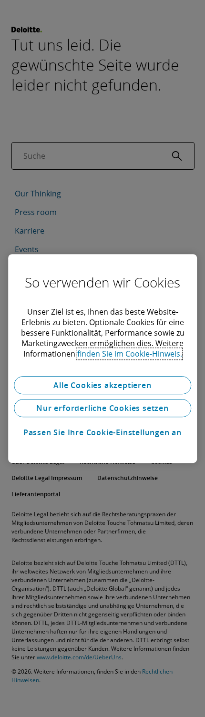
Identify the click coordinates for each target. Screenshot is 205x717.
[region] (102, 358)
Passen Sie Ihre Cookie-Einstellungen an (102, 432)
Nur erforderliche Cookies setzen (102, 408)
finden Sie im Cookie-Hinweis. (129, 353)
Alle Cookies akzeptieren (102, 385)
